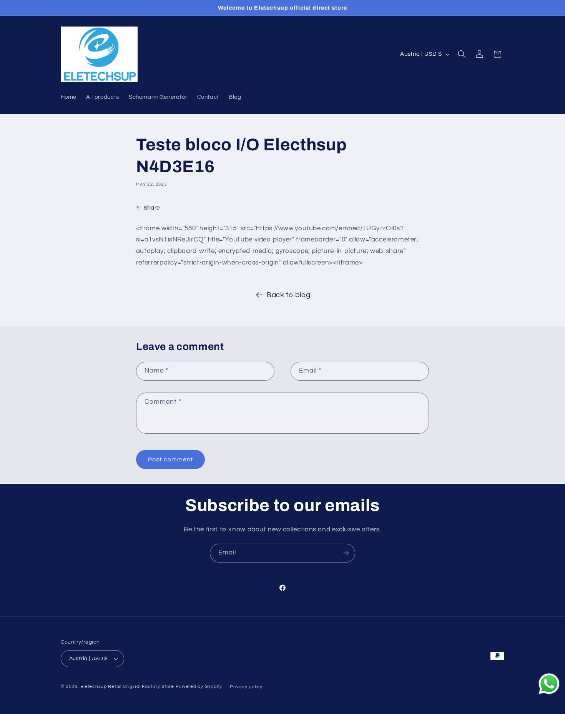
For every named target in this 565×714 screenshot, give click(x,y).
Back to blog (288, 295)
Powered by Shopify (199, 686)
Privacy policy (246, 687)
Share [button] (152, 208)
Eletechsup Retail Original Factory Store (127, 686)
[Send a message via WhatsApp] (549, 684)
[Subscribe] (346, 553)
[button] (461, 54)
